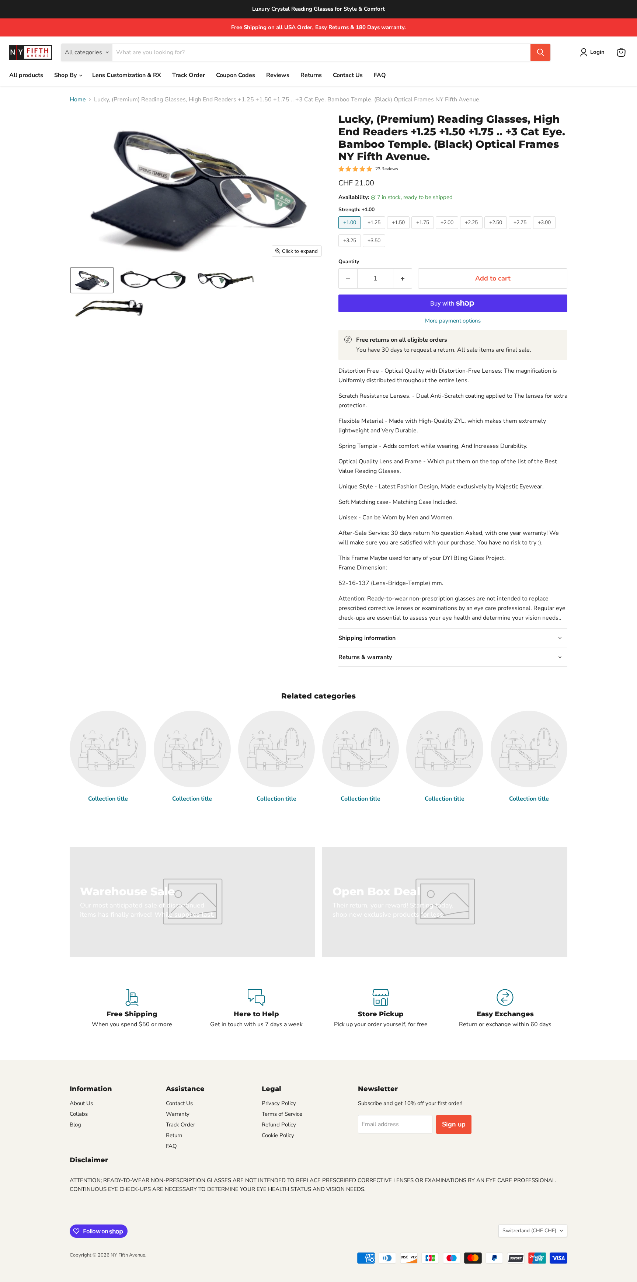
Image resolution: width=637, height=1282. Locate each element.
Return (174, 1135)
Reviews (277, 75)
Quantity (348, 262)
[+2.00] (448, 231)
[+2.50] (496, 231)
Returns (311, 75)
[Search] (540, 52)
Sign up (454, 1124)
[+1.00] (350, 231)
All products (26, 75)
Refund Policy (279, 1124)
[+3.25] (350, 249)
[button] (594, 52)
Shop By (66, 75)
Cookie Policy (278, 1135)
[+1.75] (423, 231)
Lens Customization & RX (126, 75)
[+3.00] (545, 231)
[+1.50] (399, 231)
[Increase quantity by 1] (402, 278)
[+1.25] (375, 231)
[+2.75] (521, 231)
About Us (81, 1103)
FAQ (380, 75)
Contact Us (348, 75)
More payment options (453, 321)
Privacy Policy (279, 1103)
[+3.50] (375, 249)
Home (78, 99)
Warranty (177, 1114)
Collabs (79, 1114)
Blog (75, 1124)
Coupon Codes (235, 75)
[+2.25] (472, 231)
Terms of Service (282, 1114)
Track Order (188, 75)
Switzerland (529, 1230)
